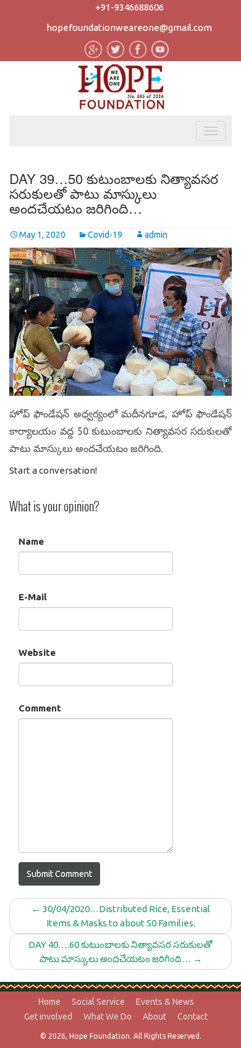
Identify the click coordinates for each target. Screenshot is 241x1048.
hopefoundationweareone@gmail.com (129, 27)
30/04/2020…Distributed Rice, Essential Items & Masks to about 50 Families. (121, 915)
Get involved (48, 1016)
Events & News (165, 1002)
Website (37, 652)
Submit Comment (59, 874)
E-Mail (33, 597)
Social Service (98, 1002)
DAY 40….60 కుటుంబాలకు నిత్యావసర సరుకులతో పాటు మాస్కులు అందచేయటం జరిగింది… (120, 951)
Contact (192, 1016)
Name (31, 541)
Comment (40, 708)
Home (49, 1002)
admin (156, 235)
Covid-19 (105, 235)
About (154, 1016)
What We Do (107, 1016)
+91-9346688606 (129, 7)
